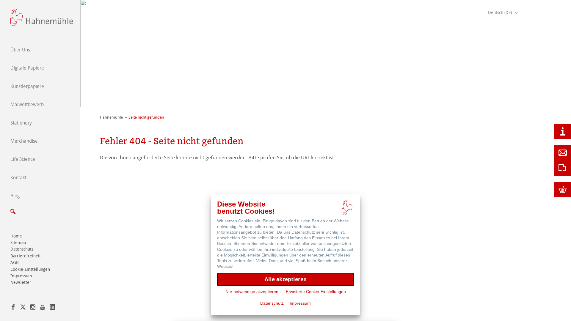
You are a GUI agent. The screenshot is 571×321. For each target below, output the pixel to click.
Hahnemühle (111, 117)
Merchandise (24, 141)
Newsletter (20, 282)
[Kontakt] (562, 152)
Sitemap (18, 242)
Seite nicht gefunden (146, 117)
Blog (15, 196)
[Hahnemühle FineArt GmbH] (41, 17)
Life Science (22, 159)
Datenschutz (21, 249)
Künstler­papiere (27, 86)
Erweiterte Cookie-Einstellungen (316, 291)
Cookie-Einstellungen (30, 269)
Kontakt (18, 177)
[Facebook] (13, 308)
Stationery (21, 123)
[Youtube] (42, 308)
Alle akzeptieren (286, 279)
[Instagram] (32, 308)
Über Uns (20, 50)
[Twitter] (23, 308)
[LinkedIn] (52, 308)
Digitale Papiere (27, 68)
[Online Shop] (562, 189)
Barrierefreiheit (25, 256)
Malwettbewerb (27, 104)
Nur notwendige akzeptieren (251, 291)
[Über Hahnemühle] (562, 131)
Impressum (21, 275)
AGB (14, 262)
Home (16, 236)
